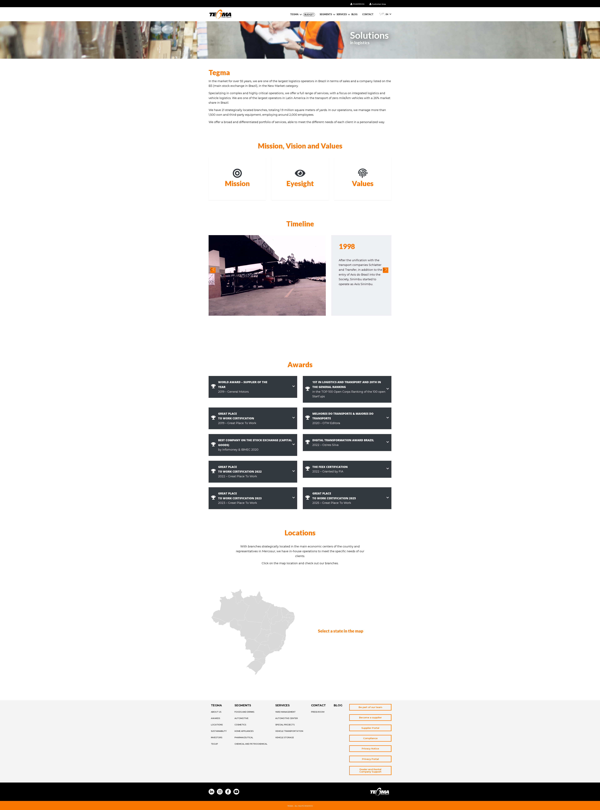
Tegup (214, 744)
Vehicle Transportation (289, 731)
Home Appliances (244, 731)
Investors (216, 737)
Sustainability (219, 731)
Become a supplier (370, 717)
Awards (215, 718)
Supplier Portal (370, 727)
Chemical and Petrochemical (251, 744)
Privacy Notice (370, 748)
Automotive (241, 718)
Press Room (317, 712)
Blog (354, 14)
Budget (309, 14)
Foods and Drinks (244, 712)
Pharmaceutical (244, 737)
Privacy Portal (370, 759)
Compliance (370, 738)
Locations (217, 725)
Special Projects (285, 725)
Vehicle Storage (284, 737)
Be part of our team (370, 707)
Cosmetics (240, 725)
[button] (253, 387)
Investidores (358, 3)
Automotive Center (286, 718)
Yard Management (285, 712)
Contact (367, 14)
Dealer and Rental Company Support (370, 770)
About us (216, 712)
